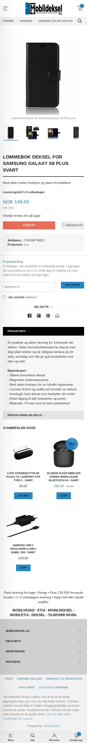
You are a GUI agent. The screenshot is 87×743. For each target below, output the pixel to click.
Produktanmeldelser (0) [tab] (25, 415)
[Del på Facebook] (29, 316)
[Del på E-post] (57, 316)
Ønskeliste (74, 225)
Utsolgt (29, 225)
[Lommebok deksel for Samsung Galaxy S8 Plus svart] (43, 74)
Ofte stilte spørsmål (53, 687)
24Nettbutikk (52, 726)
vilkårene (31, 297)
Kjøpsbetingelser (29, 678)
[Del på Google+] (38, 316)
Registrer (72, 285)
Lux (26, 244)
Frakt (9, 678)
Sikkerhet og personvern (64, 678)
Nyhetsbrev (27, 687)
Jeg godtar (16, 297)
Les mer (51, 714)
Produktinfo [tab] (17, 331)
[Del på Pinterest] (48, 316)
